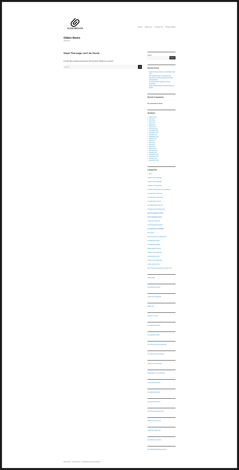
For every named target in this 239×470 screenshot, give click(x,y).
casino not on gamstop (154, 296)
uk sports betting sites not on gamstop (159, 189)
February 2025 (153, 150)
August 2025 (152, 138)
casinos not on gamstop (155, 177)
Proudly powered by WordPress (91, 462)
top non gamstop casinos (155, 225)
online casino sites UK (154, 421)
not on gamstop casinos (155, 217)
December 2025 (153, 131)
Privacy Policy (170, 27)
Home (140, 27)
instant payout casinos (154, 248)
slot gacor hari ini (153, 316)
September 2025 (154, 136)
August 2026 (153, 117)
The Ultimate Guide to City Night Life (160, 76)
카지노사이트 (151, 277)
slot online (151, 232)
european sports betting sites (156, 209)
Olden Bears (71, 37)
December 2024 (153, 154)
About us (148, 27)
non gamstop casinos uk (155, 193)
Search (150, 55)
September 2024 (154, 160)
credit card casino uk (154, 221)
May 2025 (152, 144)
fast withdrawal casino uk (155, 205)
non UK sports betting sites (156, 411)
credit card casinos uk (154, 430)
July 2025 (152, 140)
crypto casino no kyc (154, 264)
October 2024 (153, 158)
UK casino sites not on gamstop (157, 344)
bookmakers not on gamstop (156, 373)
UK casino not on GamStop (156, 229)
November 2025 (153, 133)
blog (150, 174)
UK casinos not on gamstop (156, 354)
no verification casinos (154, 201)
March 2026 (152, 127)
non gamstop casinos (154, 244)
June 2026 (152, 121)
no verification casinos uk (155, 197)
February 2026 (153, 129)
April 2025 (152, 146)
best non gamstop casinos (155, 213)
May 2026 (152, 123)
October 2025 (153, 134)
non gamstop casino (154, 240)
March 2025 (152, 148)
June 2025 (152, 142)
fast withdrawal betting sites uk (157, 449)
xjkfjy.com (151, 306)
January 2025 (153, 152)
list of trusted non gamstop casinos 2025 (160, 268)
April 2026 (152, 125)
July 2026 (152, 119)
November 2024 (153, 156)
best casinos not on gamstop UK (157, 236)
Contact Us (158, 27)
